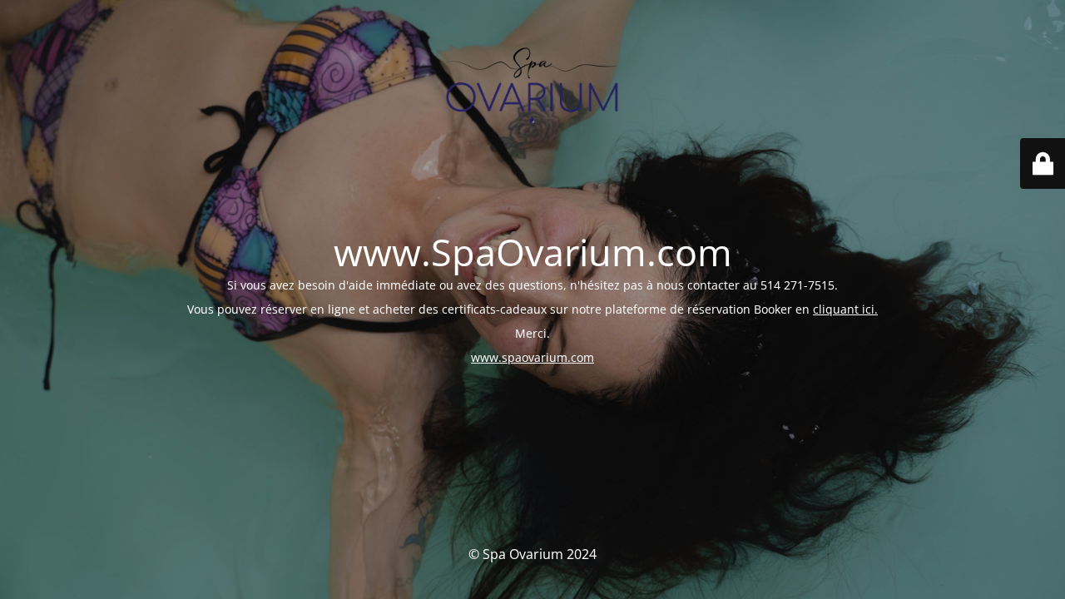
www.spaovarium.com (532, 357)
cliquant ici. (845, 309)
